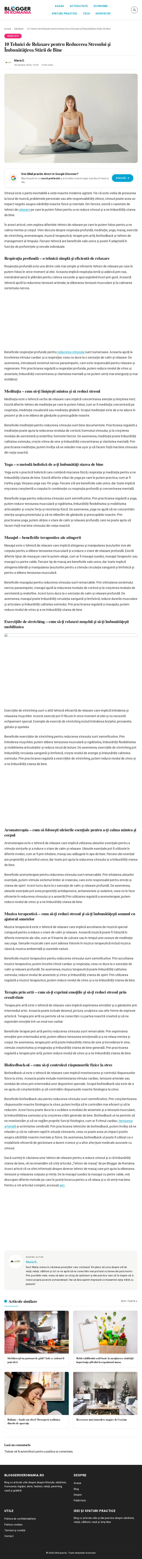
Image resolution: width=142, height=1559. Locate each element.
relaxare (24, 209)
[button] (134, 10)
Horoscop (103, 13)
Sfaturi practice (64, 13)
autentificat (27, 1451)
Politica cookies (13, 1524)
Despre (78, 1494)
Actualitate (79, 6)
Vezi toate (128, 1301)
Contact (9, 1536)
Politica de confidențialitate (20, 1518)
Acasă (7, 28)
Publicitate (80, 1500)
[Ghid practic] (18, 10)
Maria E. (19, 60)
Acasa (59, 6)
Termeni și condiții (14, 1530)
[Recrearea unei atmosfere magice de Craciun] (105, 1393)
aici (62, 1185)
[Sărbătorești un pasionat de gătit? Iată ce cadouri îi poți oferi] (37, 1332)
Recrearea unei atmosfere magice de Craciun (101, 1419)
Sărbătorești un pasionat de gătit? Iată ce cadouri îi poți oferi (35, 1360)
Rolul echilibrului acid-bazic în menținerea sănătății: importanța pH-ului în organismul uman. (105, 1360)
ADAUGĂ (123, 178)
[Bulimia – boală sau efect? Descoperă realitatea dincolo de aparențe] (37, 1393)
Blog (76, 1489)
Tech (86, 13)
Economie (101, 6)
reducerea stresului (71, 352)
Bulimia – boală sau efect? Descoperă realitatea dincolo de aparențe (33, 1421)
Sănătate (19, 28)
